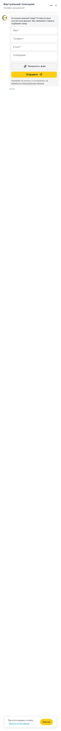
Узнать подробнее (19, 723)
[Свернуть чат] (51, 5)
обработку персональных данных (27, 83)
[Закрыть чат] (55, 5)
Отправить (32, 74)
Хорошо (46, 722)
